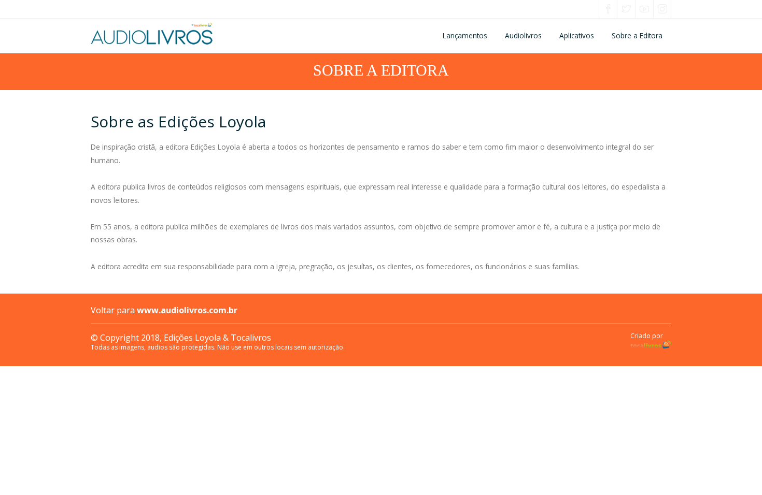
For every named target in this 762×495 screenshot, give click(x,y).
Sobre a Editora (637, 35)
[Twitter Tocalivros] (626, 10)
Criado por (646, 336)
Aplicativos (576, 35)
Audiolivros (523, 35)
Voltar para (164, 310)
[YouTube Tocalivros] (644, 10)
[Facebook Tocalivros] (608, 10)
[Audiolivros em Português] (187, 34)
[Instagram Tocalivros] (662, 10)
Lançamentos (465, 35)
